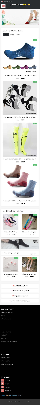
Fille (18, 34)
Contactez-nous (6, 319)
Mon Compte (6, 358)
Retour (4, 338)
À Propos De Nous (7, 312)
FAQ (3, 315)
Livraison (4, 335)
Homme (6, 34)
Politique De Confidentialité (9, 341)
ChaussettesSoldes (16, 402)
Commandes (5, 361)
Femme (12, 34)
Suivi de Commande (7, 364)
